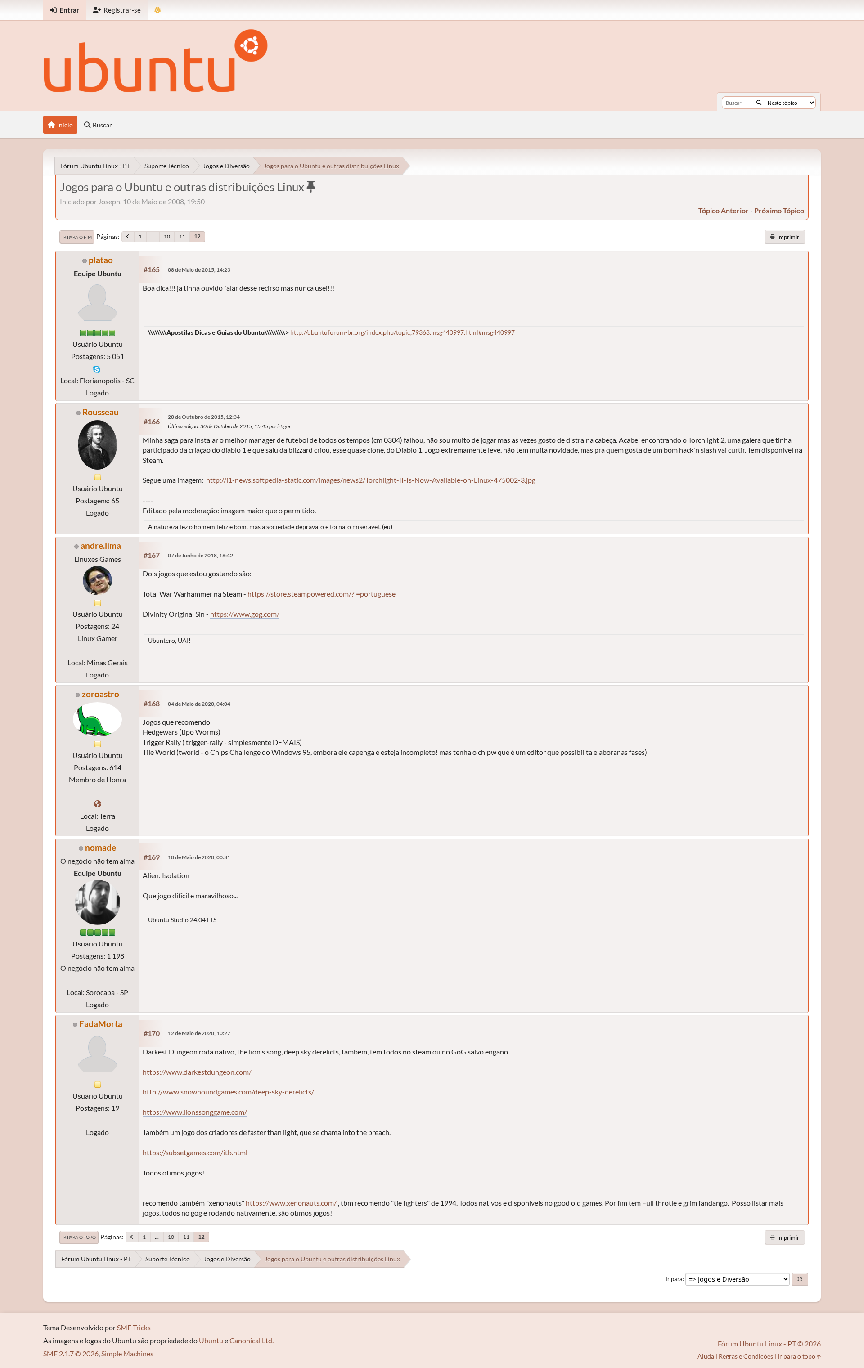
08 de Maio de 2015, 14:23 (199, 270)
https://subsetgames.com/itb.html (195, 1152)
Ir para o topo (79, 1237)
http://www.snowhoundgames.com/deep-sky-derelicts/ (228, 1091)
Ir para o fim (77, 237)
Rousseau (100, 412)
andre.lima (101, 545)
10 (167, 236)
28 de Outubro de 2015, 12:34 (204, 417)
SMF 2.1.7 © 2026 (71, 1353)
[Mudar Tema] (158, 10)
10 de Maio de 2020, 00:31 (199, 857)
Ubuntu (211, 1340)
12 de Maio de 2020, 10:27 (199, 1033)
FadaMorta (100, 1023)
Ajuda (706, 1356)
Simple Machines (127, 1353)
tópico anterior (723, 210)
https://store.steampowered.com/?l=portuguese (322, 593)
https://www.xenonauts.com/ (291, 1202)
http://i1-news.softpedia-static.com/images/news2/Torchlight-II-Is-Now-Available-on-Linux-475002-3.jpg (371, 479)
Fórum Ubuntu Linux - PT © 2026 (769, 1343)
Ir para (674, 1279)
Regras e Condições (746, 1356)
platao (101, 260)
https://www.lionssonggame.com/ (195, 1112)
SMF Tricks (134, 1327)
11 (182, 236)
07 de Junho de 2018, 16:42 (200, 555)
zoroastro (100, 694)
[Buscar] (759, 102)
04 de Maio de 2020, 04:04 (199, 704)
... (153, 236)
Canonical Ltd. (252, 1340)
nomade (100, 847)
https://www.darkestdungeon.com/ (197, 1071)
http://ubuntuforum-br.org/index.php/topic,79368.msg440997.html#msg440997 (402, 332)
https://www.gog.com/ (244, 614)
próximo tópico (779, 210)
